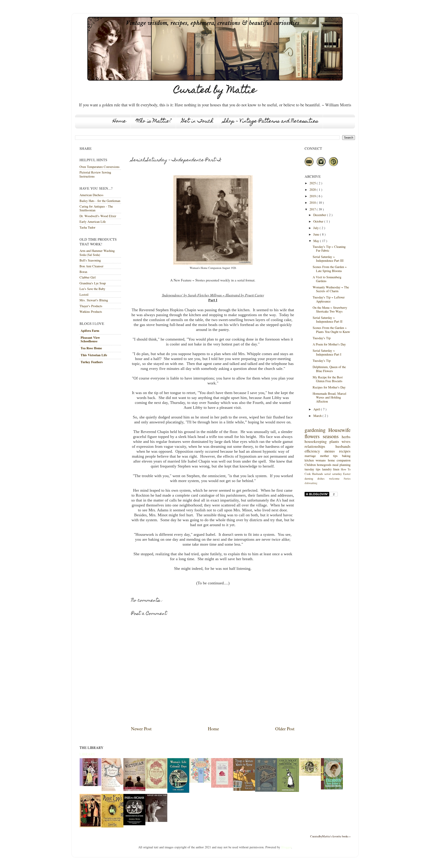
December (320, 215)
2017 (313, 209)
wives (346, 441)
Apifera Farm (90, 330)
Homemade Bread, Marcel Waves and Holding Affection (329, 397)
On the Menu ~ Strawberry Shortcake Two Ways (330, 309)
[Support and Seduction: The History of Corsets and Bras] (156, 821)
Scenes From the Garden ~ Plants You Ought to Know (331, 330)
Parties (347, 478)
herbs (346, 436)
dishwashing (311, 483)
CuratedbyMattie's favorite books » (330, 836)
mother (324, 456)
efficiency (312, 451)
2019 (313, 196)
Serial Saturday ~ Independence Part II (327, 319)
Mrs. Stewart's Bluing (94, 300)
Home (119, 121)
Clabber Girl (88, 277)
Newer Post (141, 729)
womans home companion (333, 460)
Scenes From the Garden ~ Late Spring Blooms (330, 269)
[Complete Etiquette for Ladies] (90, 826)
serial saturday (333, 474)
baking (346, 456)
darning (309, 478)
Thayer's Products (91, 306)
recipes (344, 451)
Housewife (339, 430)
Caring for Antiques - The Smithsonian (96, 208)
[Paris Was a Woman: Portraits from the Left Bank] (134, 824)
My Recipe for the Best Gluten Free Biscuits (328, 379)
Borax (83, 272)
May (316, 241)
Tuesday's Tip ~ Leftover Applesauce (329, 299)
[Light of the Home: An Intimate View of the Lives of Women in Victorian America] (90, 785)
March (317, 416)
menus (330, 451)
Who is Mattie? (153, 121)
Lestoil (84, 294)
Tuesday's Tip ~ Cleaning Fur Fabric (329, 248)
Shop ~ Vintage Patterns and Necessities (271, 121)
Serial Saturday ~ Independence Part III (328, 259)
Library (87, 754)
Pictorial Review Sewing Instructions (95, 174)
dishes (321, 478)
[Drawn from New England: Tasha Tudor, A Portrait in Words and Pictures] (310, 774)
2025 (313, 183)
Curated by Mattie (215, 90)
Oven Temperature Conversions (100, 167)
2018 (313, 202)
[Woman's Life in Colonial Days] (178, 791)
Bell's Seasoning (90, 260)
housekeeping (316, 441)
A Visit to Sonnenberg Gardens (327, 279)
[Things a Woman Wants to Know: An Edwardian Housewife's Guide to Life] (244, 789)
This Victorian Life (94, 355)
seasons (331, 436)
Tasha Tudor (87, 227)
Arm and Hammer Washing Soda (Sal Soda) (97, 253)
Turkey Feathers (92, 362)
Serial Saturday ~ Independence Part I (327, 352)
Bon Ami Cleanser (91, 266)
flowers (312, 436)
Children (310, 465)
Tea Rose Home (91, 348)
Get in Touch (197, 121)
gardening (315, 430)
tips (335, 456)
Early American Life (93, 221)
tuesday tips (312, 469)
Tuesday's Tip (322, 338)
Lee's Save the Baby (92, 289)
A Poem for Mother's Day (329, 344)
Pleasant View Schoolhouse (90, 339)
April (317, 409)
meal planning (341, 465)
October (318, 221)
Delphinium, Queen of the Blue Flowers (329, 369)
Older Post (285, 729)
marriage (310, 456)
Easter (346, 474)
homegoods (324, 465)
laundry (327, 469)
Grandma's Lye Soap (93, 283)
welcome (334, 478)
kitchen (309, 460)
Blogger (286, 847)
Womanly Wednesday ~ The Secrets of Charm (331, 289)
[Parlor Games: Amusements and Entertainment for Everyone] (266, 790)
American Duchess (91, 195)
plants (334, 441)
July (316, 228)
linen (336, 469)
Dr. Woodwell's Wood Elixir (98, 216)
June (316, 234)
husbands (342, 446)
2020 (313, 189)
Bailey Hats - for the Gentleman (100, 201)
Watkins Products (91, 311)
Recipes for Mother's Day (329, 387)
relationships (315, 446)
